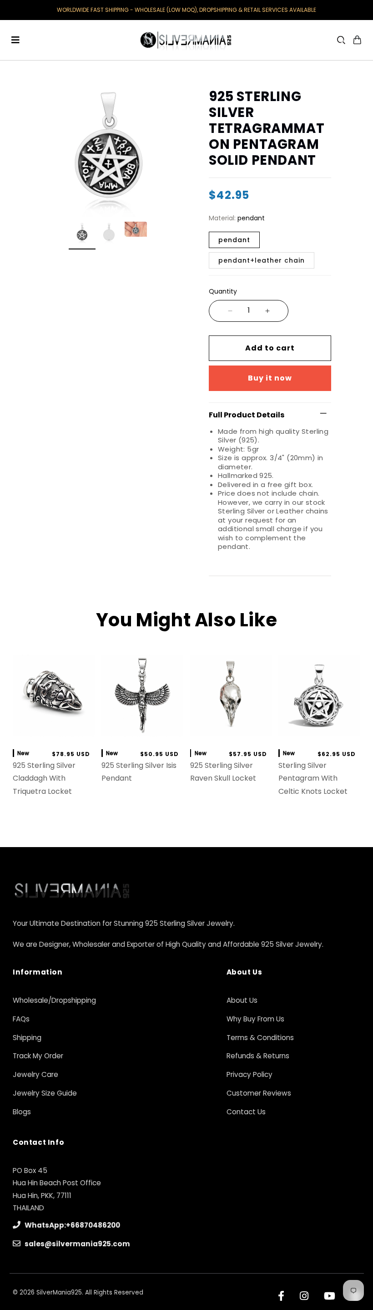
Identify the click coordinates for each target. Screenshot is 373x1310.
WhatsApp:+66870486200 (71, 1225)
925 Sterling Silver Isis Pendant (138, 772)
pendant (234, 239)
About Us (242, 1000)
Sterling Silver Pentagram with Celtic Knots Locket (313, 778)
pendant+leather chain (261, 260)
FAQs (21, 1019)
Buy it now (270, 378)
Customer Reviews (259, 1093)
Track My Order (38, 1056)
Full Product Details (246, 415)
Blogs (22, 1112)
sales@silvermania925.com (76, 1244)
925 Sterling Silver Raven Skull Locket (223, 772)
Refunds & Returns (258, 1056)
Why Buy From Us (255, 1019)
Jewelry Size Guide (45, 1093)
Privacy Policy (249, 1074)
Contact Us (246, 1112)
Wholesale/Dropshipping (54, 1000)
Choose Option (231, 731)
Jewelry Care (35, 1074)
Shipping (27, 1037)
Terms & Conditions (260, 1037)
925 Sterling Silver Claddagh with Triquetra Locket (44, 778)
